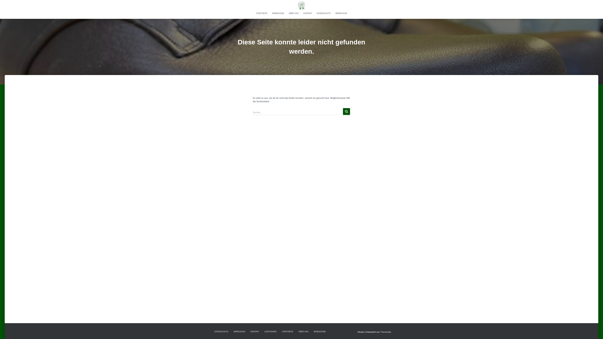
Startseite (261, 13)
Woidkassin (278, 13)
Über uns (294, 13)
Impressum (341, 13)
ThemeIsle (385, 332)
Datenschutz (324, 13)
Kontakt (307, 13)
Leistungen (270, 332)
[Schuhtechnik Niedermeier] (301, 5)
